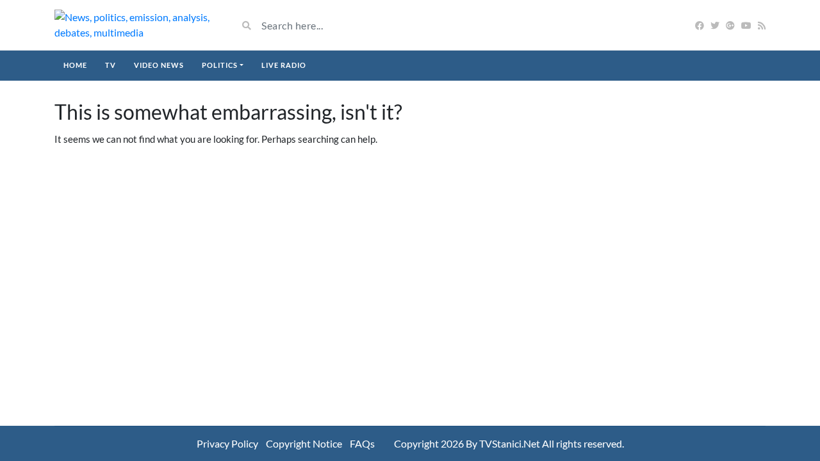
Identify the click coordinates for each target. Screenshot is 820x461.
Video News (159, 65)
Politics (220, 65)
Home (75, 65)
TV (110, 65)
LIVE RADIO (283, 65)
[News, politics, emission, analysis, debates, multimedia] (136, 25)
